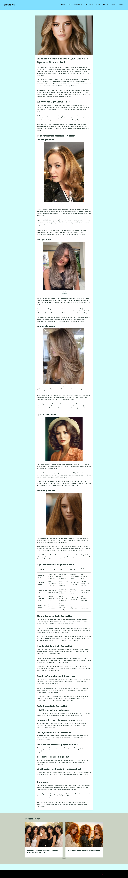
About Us (70, 874)
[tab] (62, 858)
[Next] (100, 840)
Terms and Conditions (117, 874)
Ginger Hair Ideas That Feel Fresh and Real (84, 851)
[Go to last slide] (27, 840)
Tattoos (121, 5)
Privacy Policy (102, 874)
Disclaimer (91, 874)
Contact (80, 874)
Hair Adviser (64, 293)
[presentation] (44, 834)
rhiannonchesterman (66, 202)
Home (63, 5)
